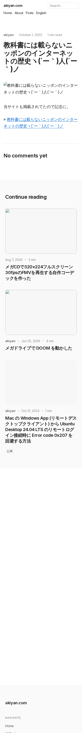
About (19, 13)
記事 (10, 451)
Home (7, 13)
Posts (30, 13)
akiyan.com (13, 5)
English (41, 13)
